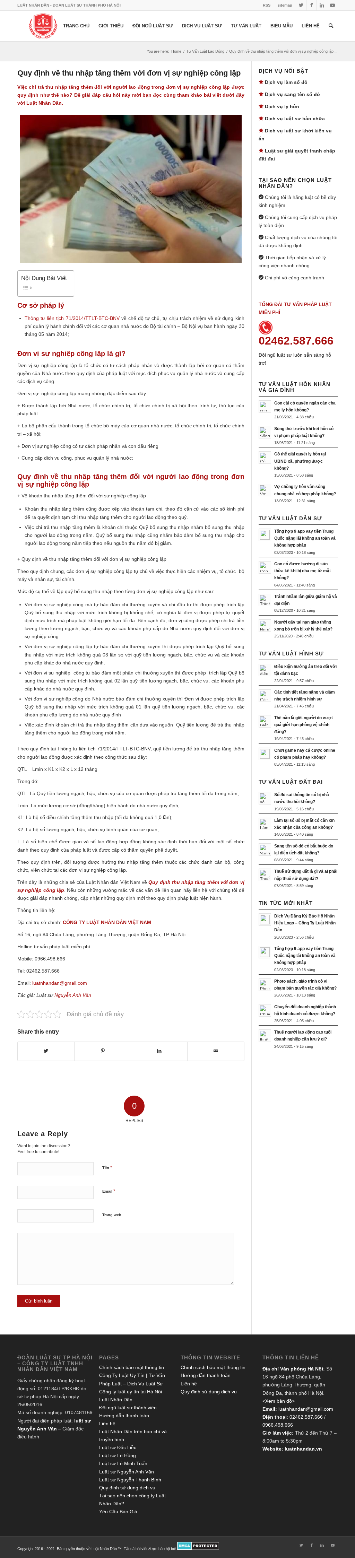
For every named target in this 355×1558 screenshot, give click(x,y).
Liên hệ (107, 1423)
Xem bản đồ (278, 1401)
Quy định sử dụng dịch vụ (127, 1487)
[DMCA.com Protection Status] (198, 1549)
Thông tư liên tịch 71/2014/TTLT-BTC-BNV (72, 318)
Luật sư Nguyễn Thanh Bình (130, 1479)
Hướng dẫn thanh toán (124, 1415)
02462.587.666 (306, 1417)
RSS (266, 5)
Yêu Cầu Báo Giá (118, 1511)
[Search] (331, 26)
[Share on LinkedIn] (159, 1051)
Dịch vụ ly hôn (282, 106)
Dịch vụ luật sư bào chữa (295, 118)
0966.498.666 (277, 1425)
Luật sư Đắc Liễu (118, 1447)
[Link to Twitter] (301, 5)
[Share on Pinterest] (103, 1051)
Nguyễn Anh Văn (72, 995)
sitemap (285, 5)
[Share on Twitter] (46, 1051)
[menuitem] (266, 5)
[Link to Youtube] (332, 5)
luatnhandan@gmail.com (305, 1409)
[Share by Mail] (216, 1051)
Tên (107, 1167)
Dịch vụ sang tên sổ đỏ (292, 94)
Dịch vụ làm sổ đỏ (286, 82)
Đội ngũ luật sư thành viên (128, 1407)
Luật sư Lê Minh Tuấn (123, 1463)
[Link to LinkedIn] (322, 5)
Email (108, 1191)
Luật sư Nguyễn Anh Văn (126, 1471)
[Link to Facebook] (311, 5)
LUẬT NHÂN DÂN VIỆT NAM (118, 922)
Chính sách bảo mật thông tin (131, 1367)
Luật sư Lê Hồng (117, 1455)
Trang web (111, 1215)
